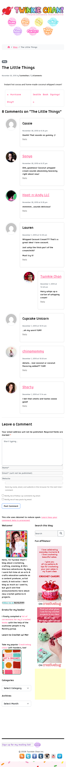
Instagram (47, 756)
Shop (25, 21)
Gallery (53, 21)
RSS (21, 756)
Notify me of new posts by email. (18, 499)
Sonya (27, 156)
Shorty (27, 387)
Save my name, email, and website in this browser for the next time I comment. (33, 488)
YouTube (53, 756)
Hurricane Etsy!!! (14, 98)
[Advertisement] (50, 684)
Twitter (28, 756)
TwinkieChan (24, 76)
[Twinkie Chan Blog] (33, 16)
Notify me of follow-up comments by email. (22, 496)
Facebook (34, 756)
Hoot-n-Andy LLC (35, 195)
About (17, 31)
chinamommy (33, 351)
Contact (33, 31)
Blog (38, 21)
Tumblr (40, 756)
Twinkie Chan (50, 276)
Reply (24, 139)
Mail (59, 756)
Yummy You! (48, 31)
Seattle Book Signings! (46, 94)
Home (12, 21)
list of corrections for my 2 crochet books (16, 619)
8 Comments (37, 76)
